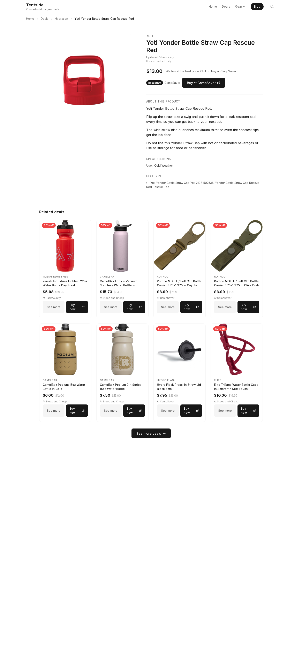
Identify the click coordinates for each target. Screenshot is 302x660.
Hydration (61, 18)
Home (213, 6)
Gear (238, 6)
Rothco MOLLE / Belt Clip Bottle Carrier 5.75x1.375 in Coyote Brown (179, 285)
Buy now (72, 307)
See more (53, 307)
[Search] (272, 6)
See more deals (148, 433)
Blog (257, 6)
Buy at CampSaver (201, 83)
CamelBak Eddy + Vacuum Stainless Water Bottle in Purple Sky (118, 285)
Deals (226, 6)
